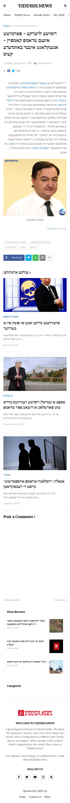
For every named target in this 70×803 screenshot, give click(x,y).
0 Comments (44, 63)
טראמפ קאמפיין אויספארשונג (21, 87)
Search (65, 5)
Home (7, 15)
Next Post (59, 600)
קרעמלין (62, 100)
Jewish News (42, 15)
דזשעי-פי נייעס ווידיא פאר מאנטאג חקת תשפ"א (25, 643)
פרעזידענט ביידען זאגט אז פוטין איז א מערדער (31, 325)
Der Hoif (59, 15)
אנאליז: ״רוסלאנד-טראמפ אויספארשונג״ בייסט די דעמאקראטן (33, 484)
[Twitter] (13, 70)
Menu (4, 5)
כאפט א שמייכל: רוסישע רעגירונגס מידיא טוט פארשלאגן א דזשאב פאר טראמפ (34, 404)
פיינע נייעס (51, 229)
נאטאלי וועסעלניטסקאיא (33, 83)
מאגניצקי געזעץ (40, 148)
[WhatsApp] (35, 258)
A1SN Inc (42, 791)
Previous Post (12, 600)
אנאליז (6, 474)
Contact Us (35, 796)
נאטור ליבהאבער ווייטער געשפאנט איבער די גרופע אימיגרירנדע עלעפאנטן (26, 622)
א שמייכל (8, 395)
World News (22, 15)
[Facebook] (8, 70)
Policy (47, 796)
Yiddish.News (35, 6)
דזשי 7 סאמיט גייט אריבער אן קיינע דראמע (26, 661)
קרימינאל (33, 247)
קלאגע (22, 247)
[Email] (18, 70)
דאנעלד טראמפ (11, 316)
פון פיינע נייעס (10, 247)
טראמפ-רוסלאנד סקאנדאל (24, 25)
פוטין (11, 143)
